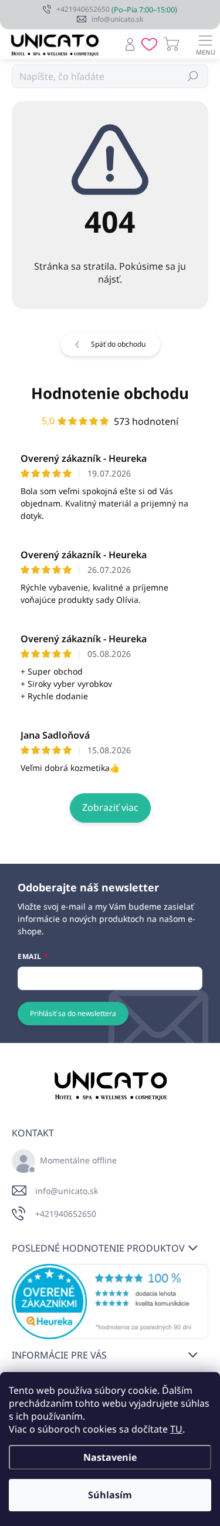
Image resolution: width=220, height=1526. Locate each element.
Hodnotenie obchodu (110, 393)
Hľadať (193, 76)
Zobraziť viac (110, 807)
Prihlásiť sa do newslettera (73, 1013)
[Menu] (205, 44)
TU (176, 1429)
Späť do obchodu (118, 344)
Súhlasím (110, 1494)
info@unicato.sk (66, 1190)
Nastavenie (110, 1457)
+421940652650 (65, 1213)
